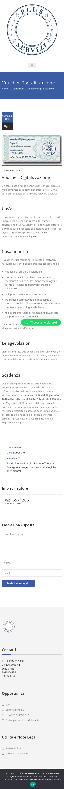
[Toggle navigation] (32, 65)
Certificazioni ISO (15, 709)
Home (5, 88)
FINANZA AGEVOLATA (17, 714)
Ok (32, 784)
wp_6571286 (13, 170)
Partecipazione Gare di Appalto (22, 720)
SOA (8, 704)
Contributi (18, 88)
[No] (60, 779)
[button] (41, 322)
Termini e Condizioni (17, 753)
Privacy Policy (13, 748)
